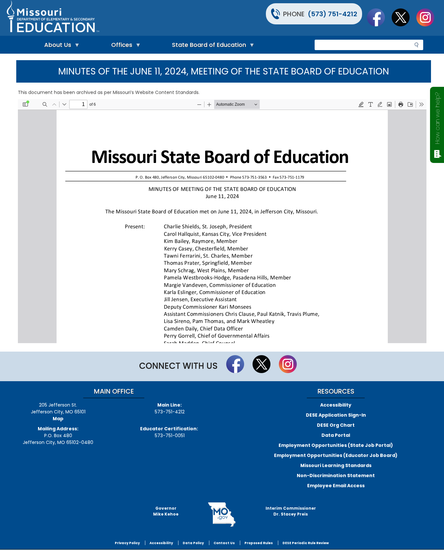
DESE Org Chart (336, 425)
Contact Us (224, 543)
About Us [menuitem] (56, 46)
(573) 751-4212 (332, 14)
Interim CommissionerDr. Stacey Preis (291, 511)
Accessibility (335, 405)
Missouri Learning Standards (336, 465)
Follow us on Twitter (403, 17)
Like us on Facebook (379, 17)
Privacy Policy (127, 543)
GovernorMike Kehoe (165, 511)
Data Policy (193, 543)
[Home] (113, 18)
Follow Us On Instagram (428, 17)
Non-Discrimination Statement (336, 475)
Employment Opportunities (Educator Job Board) (336, 455)
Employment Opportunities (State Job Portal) (336, 445)
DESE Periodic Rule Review (305, 543)
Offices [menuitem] (120, 46)
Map (58, 418)
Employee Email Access (336, 485)
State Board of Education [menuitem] (207, 46)
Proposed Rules (258, 543)
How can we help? (437, 118)
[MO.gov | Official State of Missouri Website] (221, 514)
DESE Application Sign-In (336, 415)
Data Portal (335, 435)
